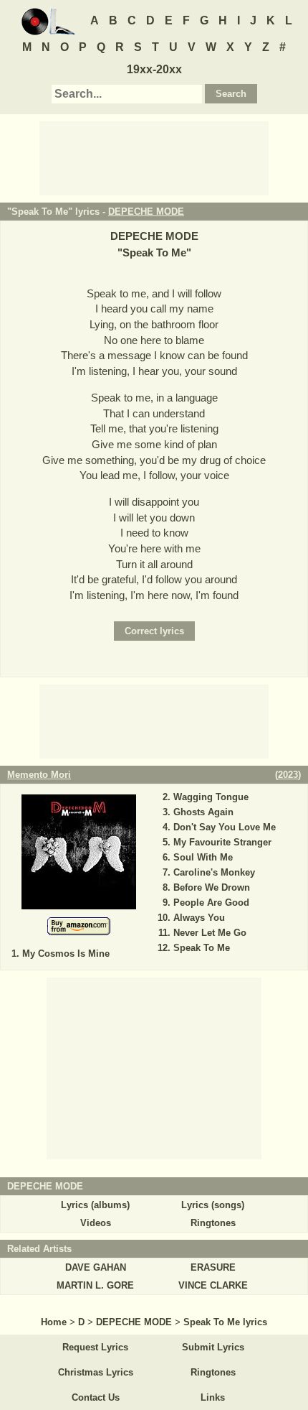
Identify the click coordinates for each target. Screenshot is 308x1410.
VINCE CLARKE (213, 1285)
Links (213, 1397)
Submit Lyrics (213, 1347)
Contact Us (96, 1397)
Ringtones (213, 1222)
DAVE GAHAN (95, 1267)
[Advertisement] (154, 157)
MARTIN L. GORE (95, 1285)
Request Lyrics (95, 1347)
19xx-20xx (154, 69)
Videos (95, 1222)
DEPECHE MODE (146, 211)
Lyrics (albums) (95, 1205)
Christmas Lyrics (95, 1372)
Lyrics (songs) (212, 1205)
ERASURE (213, 1267)
